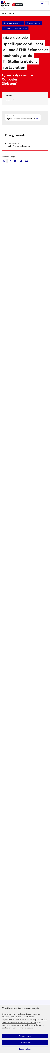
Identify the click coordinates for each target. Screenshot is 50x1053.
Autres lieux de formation (17, 28)
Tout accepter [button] (25, 1036)
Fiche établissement (14, 23)
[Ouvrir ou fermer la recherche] (42, 3)
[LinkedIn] (15, 161)
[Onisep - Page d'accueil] (17, 4)
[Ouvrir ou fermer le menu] (47, 3)
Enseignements (10, 100)
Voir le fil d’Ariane (8, 13)
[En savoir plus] (37, 118)
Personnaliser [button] (25, 1049)
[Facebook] (26, 161)
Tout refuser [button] (25, 1042)
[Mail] (9, 161)
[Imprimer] (4, 161)
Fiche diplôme (34, 23)
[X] (21, 161)
